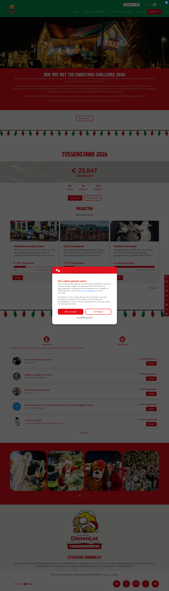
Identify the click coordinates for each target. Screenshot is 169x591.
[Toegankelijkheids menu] (166, 2)
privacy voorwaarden (87, 291)
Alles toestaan (70, 311)
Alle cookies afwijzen (85, 317)
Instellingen (98, 311)
